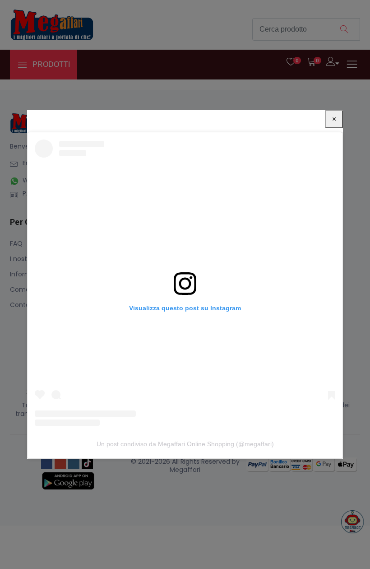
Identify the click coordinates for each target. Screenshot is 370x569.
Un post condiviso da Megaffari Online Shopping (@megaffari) (185, 444)
